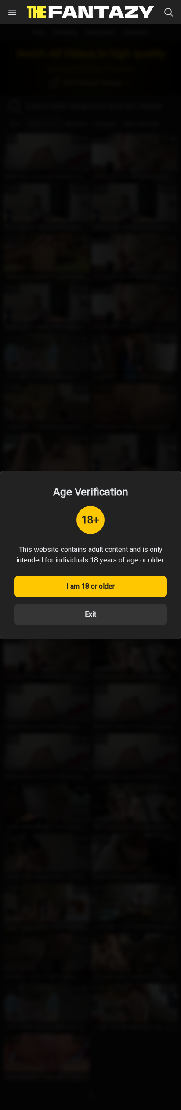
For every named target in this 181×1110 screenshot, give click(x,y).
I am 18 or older (90, 586)
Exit (90, 614)
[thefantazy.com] (90, 12)
